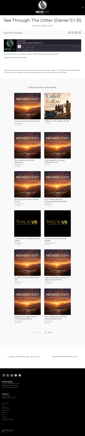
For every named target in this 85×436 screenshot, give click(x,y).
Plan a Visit (5, 403)
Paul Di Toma (19, 123)
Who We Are (5, 408)
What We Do (5, 410)
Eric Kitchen (36, 26)
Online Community (7, 419)
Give (3, 415)
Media (4, 412)
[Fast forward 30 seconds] (33, 47)
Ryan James (18, 243)
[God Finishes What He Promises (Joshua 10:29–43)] (57, 184)
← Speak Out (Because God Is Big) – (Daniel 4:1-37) (23, 356)
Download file (8, 54)
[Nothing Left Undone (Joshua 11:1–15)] (27, 184)
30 (45, 332)
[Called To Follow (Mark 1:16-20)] (57, 106)
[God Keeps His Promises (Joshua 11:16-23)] (57, 145)
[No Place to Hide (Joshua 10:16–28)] (27, 262)
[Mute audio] (23, 47)
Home (4, 405)
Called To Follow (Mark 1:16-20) (57, 121)
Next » (51, 332)
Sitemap (6, 431)
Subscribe (25, 50)
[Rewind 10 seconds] (27, 47)
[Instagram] (12, 375)
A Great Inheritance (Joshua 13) (27, 121)
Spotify (24, 57)
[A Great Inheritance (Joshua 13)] (27, 106)
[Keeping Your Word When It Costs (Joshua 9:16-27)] (27, 301)
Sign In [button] (10, 431)
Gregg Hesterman (50, 243)
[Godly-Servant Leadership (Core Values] (27, 223)
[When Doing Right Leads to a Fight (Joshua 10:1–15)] (57, 262)
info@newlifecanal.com (8, 397)
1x (30, 47)
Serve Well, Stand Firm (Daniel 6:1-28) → (65, 356)
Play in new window (20, 54)
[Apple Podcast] (16, 375)
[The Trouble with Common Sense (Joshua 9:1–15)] (57, 301)
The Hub (4, 417)
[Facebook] (3, 375)
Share (31, 50)
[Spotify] (19, 375)
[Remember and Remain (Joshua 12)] (27, 145)
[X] (7, 375)
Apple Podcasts (16, 57)
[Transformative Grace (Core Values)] (57, 223)
